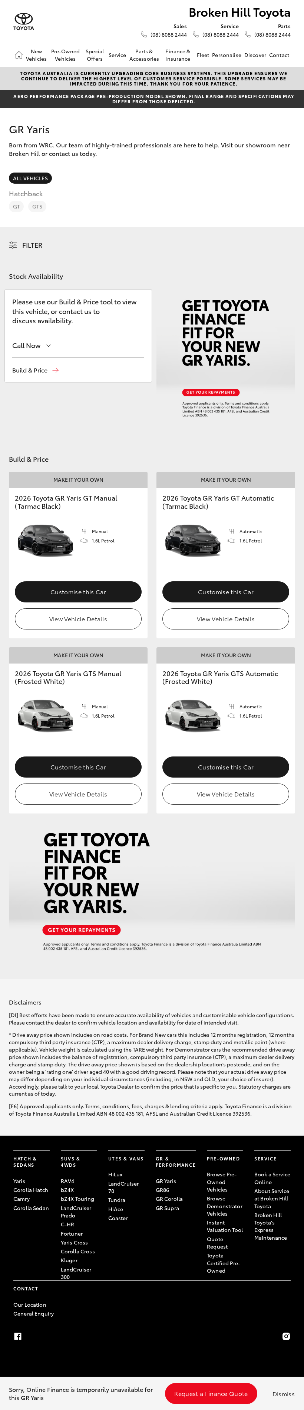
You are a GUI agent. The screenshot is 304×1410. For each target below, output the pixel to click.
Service (117, 55)
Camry (21, 1198)
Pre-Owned (223, 1158)
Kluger (69, 1260)
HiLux (115, 1174)
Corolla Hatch (30, 1189)
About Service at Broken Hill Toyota (271, 1198)
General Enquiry (33, 1313)
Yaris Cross (74, 1242)
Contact (279, 55)
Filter (32, 245)
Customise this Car (78, 591)
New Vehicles (36, 54)
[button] (35, 370)
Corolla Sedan (31, 1208)
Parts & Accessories (144, 54)
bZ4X (67, 1189)
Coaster (118, 1218)
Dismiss (283, 1393)
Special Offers (95, 54)
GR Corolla (169, 1198)
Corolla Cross (78, 1251)
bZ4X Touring (78, 1198)
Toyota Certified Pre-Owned (223, 1263)
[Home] (18, 55)
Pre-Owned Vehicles (65, 54)
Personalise (226, 55)
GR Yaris (166, 1181)
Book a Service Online (272, 1177)
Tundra (117, 1199)
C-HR (68, 1224)
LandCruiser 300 (76, 1273)
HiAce (115, 1209)
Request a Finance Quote (211, 1393)
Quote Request (217, 1242)
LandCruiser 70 (123, 1187)
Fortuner (72, 1233)
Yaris (19, 1181)
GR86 (162, 1189)
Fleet (203, 55)
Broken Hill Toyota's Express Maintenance (270, 1226)
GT (16, 206)
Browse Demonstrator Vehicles (224, 1206)
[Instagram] (286, 1336)
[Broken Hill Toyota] (23, 21)
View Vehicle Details (78, 618)
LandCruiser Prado (76, 1211)
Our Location (29, 1304)
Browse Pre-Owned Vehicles (222, 1181)
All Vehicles (30, 178)
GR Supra (167, 1208)
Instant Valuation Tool (225, 1226)
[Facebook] (17, 1336)
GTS (37, 206)
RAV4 (68, 1181)
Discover (255, 55)
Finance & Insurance (177, 54)
